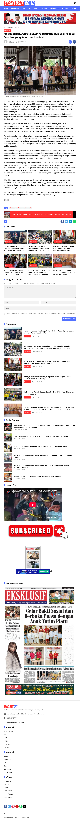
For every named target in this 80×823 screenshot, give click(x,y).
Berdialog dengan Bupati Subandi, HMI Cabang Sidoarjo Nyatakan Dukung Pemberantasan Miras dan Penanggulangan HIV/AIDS (64, 272)
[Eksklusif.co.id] (19, 3)
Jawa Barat (8, 797)
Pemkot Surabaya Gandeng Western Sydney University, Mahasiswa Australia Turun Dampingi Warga (14, 248)
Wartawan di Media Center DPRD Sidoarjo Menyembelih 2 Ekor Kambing (41, 436)
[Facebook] (62, 221)
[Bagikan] (74, 42)
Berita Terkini (8, 731)
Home (6, 814)
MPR (5, 738)
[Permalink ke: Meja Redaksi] (6, 42)
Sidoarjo (6, 788)
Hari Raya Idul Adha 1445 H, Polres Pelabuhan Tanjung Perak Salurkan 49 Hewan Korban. (44, 456)
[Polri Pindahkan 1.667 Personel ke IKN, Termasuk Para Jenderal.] (8, 477)
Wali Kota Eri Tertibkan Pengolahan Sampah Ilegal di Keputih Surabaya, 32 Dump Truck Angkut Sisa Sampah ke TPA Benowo (39, 248)
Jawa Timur (8, 791)
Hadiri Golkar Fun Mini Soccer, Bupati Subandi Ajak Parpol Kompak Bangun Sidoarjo (39, 272)
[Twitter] (66, 221)
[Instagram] (13, 806)
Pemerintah (7, 30)
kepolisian (7, 759)
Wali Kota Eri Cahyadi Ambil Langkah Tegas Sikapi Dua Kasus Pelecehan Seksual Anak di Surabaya (63, 248)
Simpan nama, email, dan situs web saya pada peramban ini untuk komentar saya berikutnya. (40, 314)
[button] (75, 3)
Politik (6, 741)
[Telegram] (70, 221)
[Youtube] (17, 806)
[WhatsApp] (74, 221)
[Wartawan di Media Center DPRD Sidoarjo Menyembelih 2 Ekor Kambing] (8, 437)
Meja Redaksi (13, 41)
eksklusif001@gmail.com (16, 722)
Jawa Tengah (9, 794)
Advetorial (7, 769)
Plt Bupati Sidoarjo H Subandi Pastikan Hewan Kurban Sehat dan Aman (40, 446)
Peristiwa (7, 744)
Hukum (6, 756)
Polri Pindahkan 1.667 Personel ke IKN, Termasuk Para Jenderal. (37, 477)
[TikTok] (24, 806)
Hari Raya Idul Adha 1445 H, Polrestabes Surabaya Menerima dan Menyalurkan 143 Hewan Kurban (43, 467)
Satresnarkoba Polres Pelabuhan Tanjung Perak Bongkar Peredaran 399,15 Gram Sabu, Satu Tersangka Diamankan (44, 426)
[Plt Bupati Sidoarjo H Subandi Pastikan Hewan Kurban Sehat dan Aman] (8, 447)
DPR (5, 734)
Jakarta (6, 784)
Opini (6, 766)
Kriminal (6, 747)
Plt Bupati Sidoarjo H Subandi (21, 208)
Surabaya (7, 781)
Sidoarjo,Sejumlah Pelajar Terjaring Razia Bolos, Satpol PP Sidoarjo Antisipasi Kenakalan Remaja (14, 272)
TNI (5, 763)
